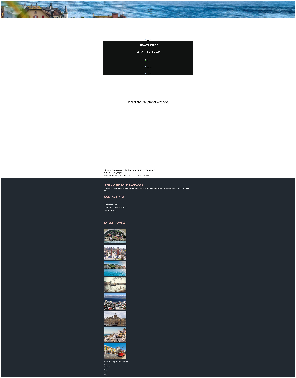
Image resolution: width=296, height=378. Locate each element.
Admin (108, 173)
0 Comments (124, 173)
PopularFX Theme (122, 362)
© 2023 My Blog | (110, 362)
